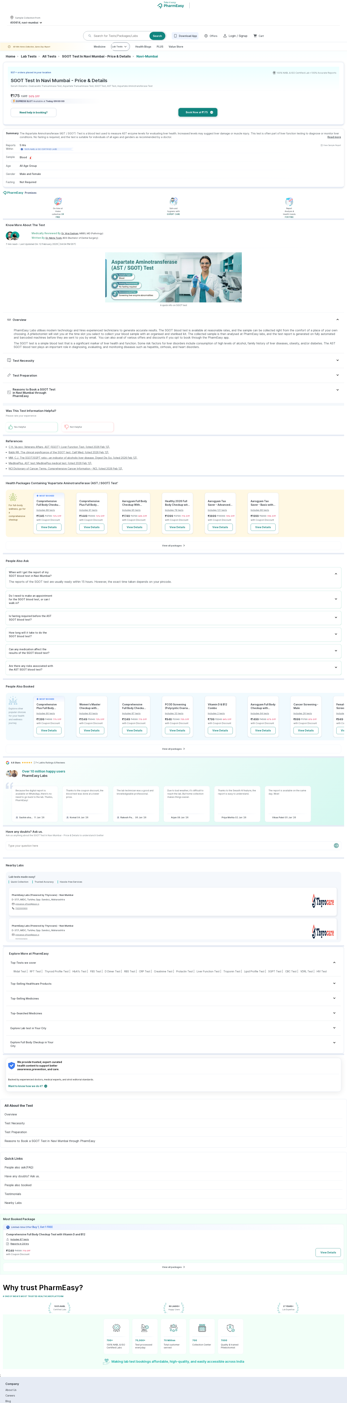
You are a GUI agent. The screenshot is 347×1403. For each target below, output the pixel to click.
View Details (49, 532)
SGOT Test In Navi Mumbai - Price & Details (96, 62)
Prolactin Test (184, 977)
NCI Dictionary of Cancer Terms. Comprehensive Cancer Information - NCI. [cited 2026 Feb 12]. (66, 474)
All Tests (49, 62)
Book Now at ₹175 (197, 118)
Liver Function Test (208, 977)
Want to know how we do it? (25, 1091)
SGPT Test (274, 977)
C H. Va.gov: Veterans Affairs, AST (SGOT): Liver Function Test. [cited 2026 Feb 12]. (59, 452)
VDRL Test (306, 977)
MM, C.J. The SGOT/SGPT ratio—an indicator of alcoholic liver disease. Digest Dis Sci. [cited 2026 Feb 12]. (73, 463)
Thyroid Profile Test (57, 977)
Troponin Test (231, 977)
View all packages (172, 551)
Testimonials (13, 1200)
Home (10, 62)
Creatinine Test (163, 977)
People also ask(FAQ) (19, 1173)
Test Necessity (15, 1129)
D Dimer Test (112, 977)
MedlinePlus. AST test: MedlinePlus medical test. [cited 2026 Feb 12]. (50, 468)
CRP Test (144, 977)
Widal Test (19, 977)
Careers (10, 1401)
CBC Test (291, 977)
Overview (11, 1120)
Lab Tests (117, 52)
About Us (10, 1395)
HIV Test (322, 977)
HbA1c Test (79, 977)
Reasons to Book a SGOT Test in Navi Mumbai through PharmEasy (50, 1147)
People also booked (18, 1191)
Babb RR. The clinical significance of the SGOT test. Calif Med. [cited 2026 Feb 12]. (59, 458)
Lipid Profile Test (254, 977)
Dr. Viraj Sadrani (69, 239)
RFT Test (35, 977)
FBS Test (95, 977)
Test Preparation (16, 1138)
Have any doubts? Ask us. (22, 1182)
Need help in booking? (34, 118)
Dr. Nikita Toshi (54, 243)
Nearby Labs (13, 1208)
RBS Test (129, 977)
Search (157, 38)
